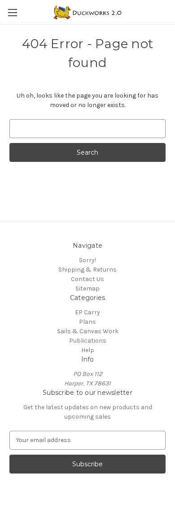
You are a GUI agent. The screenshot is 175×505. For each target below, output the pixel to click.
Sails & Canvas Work (87, 331)
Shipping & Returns (87, 269)
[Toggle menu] (12, 12)
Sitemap (87, 288)
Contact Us (87, 279)
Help (87, 350)
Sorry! (87, 260)
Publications (87, 340)
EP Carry (87, 312)
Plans (87, 322)
